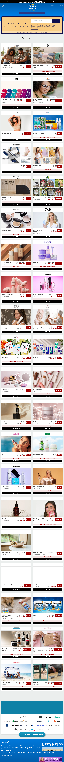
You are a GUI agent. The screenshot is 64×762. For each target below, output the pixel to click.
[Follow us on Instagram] (3, 6)
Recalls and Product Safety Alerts (52, 750)
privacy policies (38, 1)
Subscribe (55, 20)
